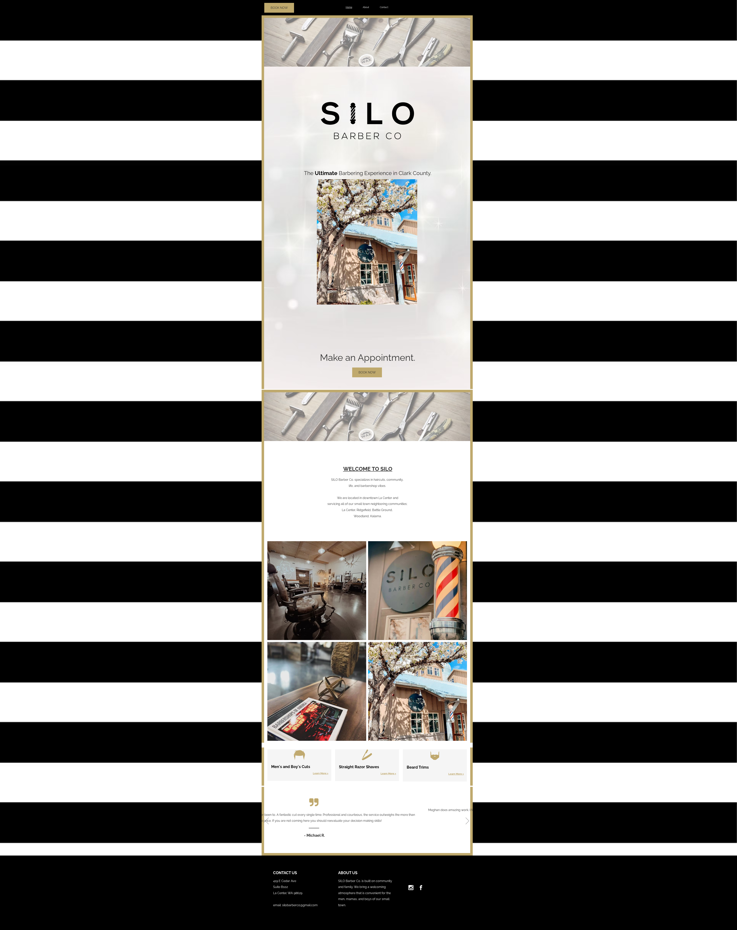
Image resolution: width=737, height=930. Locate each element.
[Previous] (267, 821)
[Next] (467, 821)
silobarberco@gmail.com (300, 905)
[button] (316, 590)
